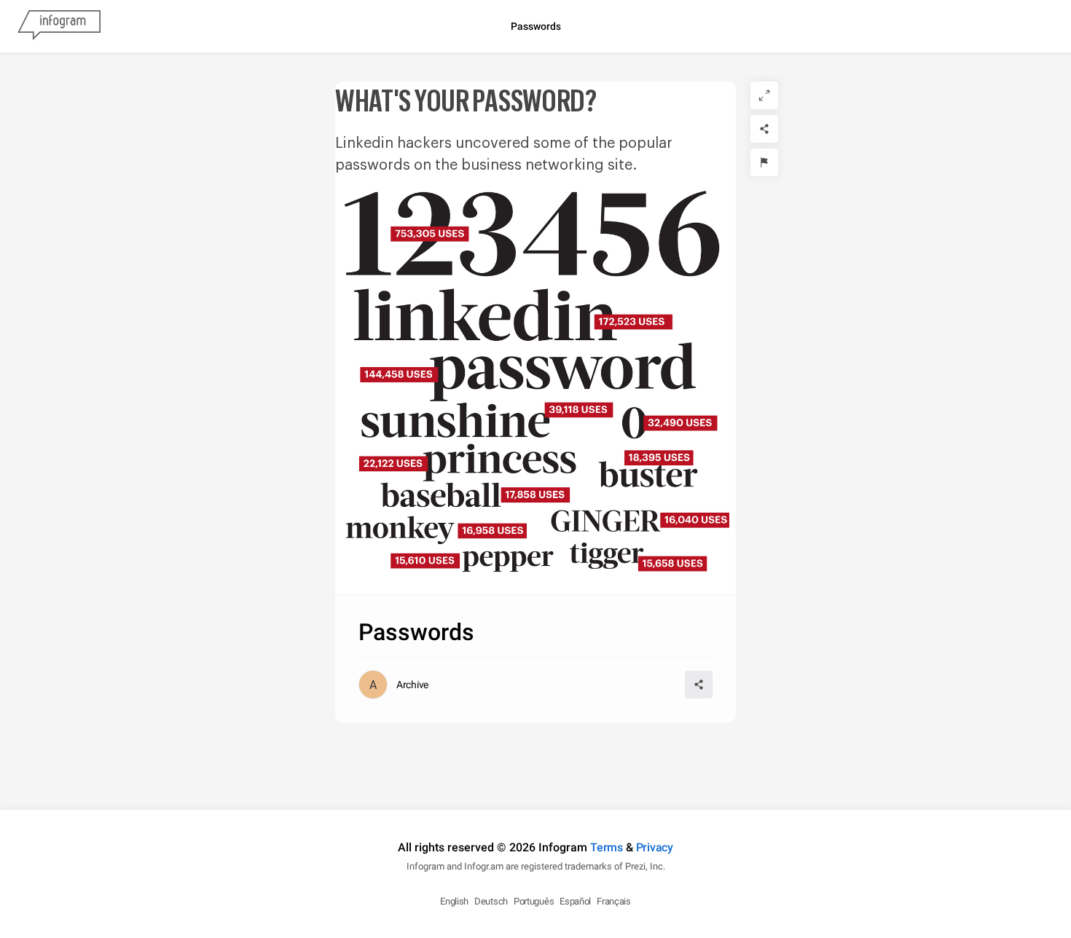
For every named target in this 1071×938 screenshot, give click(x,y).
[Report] (764, 162)
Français (614, 901)
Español (575, 901)
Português (534, 901)
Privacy (654, 847)
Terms (606, 847)
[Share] (764, 129)
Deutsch (491, 901)
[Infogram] (59, 26)
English (454, 901)
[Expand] (764, 95)
